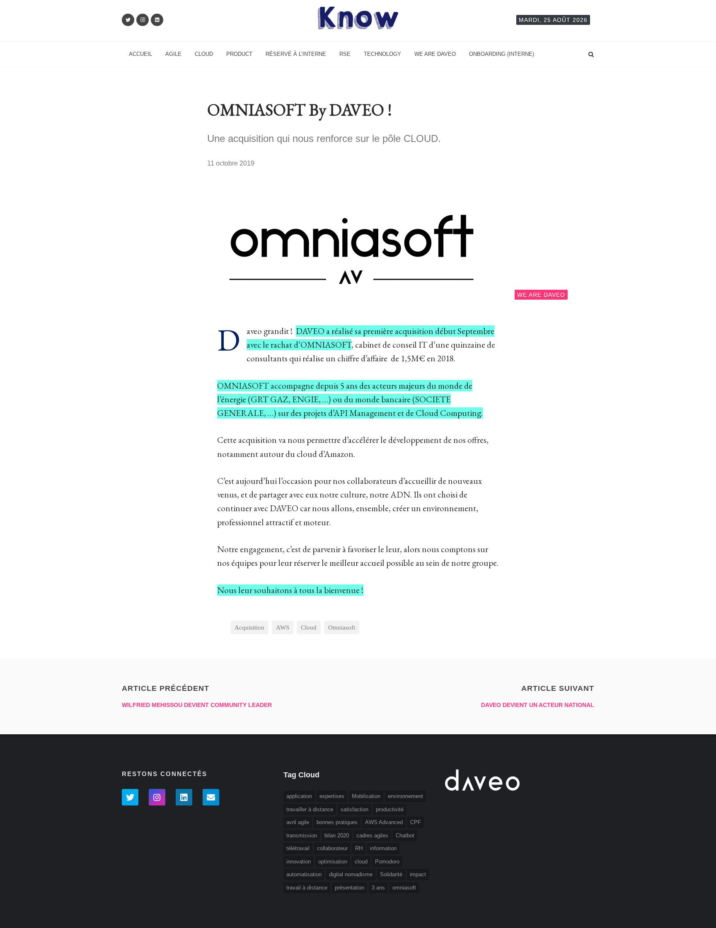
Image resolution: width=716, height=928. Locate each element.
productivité (390, 809)
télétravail (298, 848)
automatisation (304, 874)
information (383, 848)
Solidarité (391, 874)
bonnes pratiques (337, 822)
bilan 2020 (336, 835)
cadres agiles (372, 835)
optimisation (332, 861)
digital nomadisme (351, 874)
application (299, 796)
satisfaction (354, 809)
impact (418, 874)
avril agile (297, 822)
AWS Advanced (384, 822)
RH (359, 848)
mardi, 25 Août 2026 (553, 20)
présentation (349, 888)
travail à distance (306, 888)
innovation (298, 861)
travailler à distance (309, 809)
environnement (405, 796)
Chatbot (405, 835)
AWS (282, 627)
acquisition (249, 627)
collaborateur (332, 848)
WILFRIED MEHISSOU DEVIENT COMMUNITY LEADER (197, 705)
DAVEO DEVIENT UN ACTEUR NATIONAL (537, 705)
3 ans (378, 888)
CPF (415, 822)
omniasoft (341, 627)
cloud (309, 627)
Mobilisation (366, 796)
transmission (301, 835)
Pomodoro (387, 861)
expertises (331, 796)
